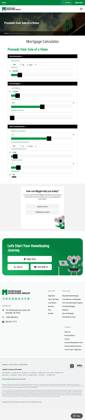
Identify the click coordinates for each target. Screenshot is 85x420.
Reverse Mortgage (68, 313)
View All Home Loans (69, 317)
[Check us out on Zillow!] (25, 298)
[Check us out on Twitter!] (6, 298)
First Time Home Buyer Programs (72, 303)
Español (50, 313)
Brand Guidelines (70, 335)
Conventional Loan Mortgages (71, 299)
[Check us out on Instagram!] (9, 298)
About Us (67, 332)
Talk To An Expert (53, 299)
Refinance (65, 310)
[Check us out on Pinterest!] (13, 298)
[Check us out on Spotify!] (28, 298)
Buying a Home (42, 207)
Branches (51, 306)
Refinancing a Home (42, 212)
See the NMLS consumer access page (14, 379)
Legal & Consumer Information (12, 369)
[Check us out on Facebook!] (3, 298)
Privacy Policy (23, 364)
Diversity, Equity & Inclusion (73, 346)
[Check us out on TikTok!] (22, 298)
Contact (67, 339)
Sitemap (4, 364)
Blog (49, 310)
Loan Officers (52, 303)
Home (6, 33)
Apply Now (79, 3)
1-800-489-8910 (12, 317)
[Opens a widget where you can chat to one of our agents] (77, 416)
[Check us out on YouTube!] (16, 298)
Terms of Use (13, 364)
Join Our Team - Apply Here (73, 349)
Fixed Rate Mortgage (68, 306)
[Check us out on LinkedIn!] (19, 298)
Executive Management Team (74, 342)
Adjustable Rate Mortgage (70, 296)
